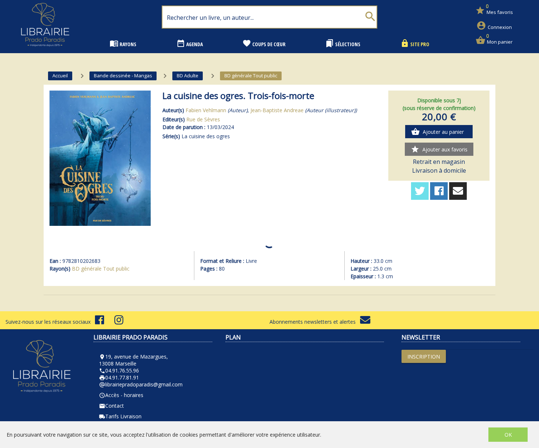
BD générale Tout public (100, 268)
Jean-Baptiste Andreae (277, 110)
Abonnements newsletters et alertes (315, 321)
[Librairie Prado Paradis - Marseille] (45, 49)
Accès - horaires (121, 395)
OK (508, 434)
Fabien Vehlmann (206, 110)
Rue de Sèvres (203, 119)
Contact (111, 405)
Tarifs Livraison (120, 416)
